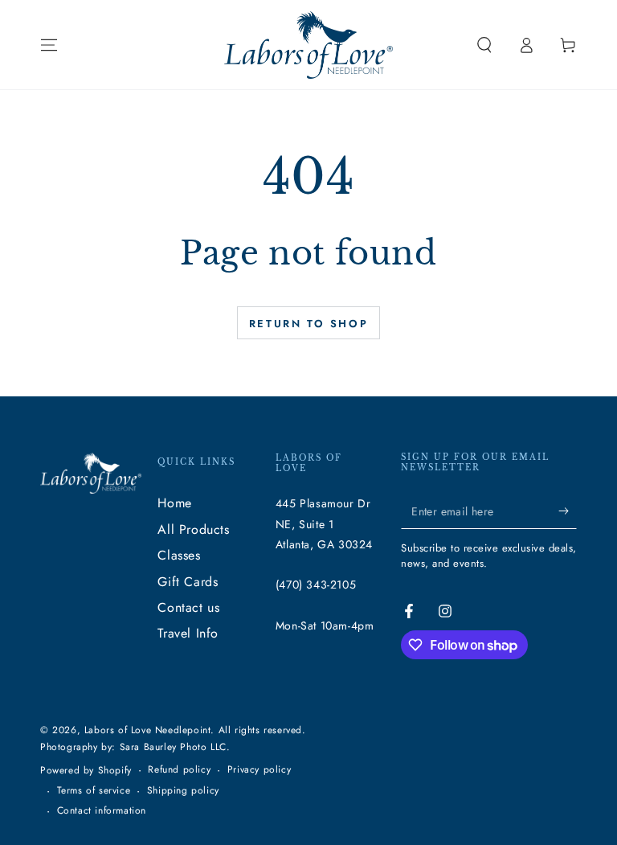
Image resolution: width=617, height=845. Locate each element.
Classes (178, 555)
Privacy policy (259, 770)
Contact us (188, 607)
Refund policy (179, 770)
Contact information (101, 811)
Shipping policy (183, 791)
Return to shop (308, 323)
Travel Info (188, 633)
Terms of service (94, 791)
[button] (484, 45)
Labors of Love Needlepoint (147, 730)
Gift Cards (187, 581)
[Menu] (49, 45)
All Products (193, 529)
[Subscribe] (567, 510)
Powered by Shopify (86, 770)
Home (174, 503)
